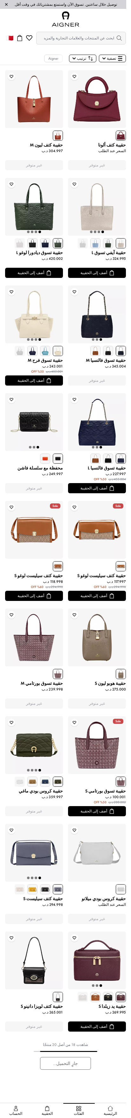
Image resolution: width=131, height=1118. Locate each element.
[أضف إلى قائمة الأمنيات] (74, 76)
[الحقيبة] (20, 38)
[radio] (121, 136)
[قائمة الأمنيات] (29, 38)
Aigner (53, 58)
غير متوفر (97, 165)
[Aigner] (65, 19)
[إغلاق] (6, 4)
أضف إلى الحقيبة (93, 272)
